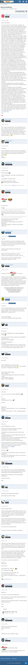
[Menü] (26, 1)
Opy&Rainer (14, 185)
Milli (13, 446)
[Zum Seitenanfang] (25, 663)
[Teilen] (26, 11)
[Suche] (19, 1)
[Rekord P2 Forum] (7, 1)
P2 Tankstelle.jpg (5, 111)
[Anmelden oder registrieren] (23, 1)
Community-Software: (14, 663)
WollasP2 (4, 9)
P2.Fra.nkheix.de (7, 579)
